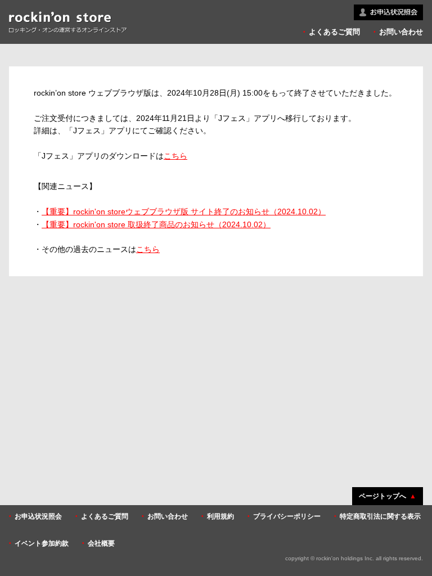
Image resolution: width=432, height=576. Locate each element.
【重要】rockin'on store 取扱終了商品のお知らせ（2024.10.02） (156, 224)
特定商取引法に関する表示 (380, 516)
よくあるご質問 (334, 32)
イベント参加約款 (42, 543)
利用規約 (220, 516)
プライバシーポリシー (287, 516)
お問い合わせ (401, 32)
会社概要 (101, 543)
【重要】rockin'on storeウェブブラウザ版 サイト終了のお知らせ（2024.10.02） (184, 211)
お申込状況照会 (38, 516)
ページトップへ (382, 496)
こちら (175, 155)
